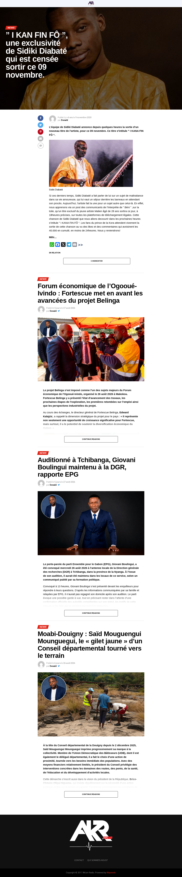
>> (80, 245)
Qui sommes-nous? (97, 860)
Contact (79, 860)
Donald (64, 120)
